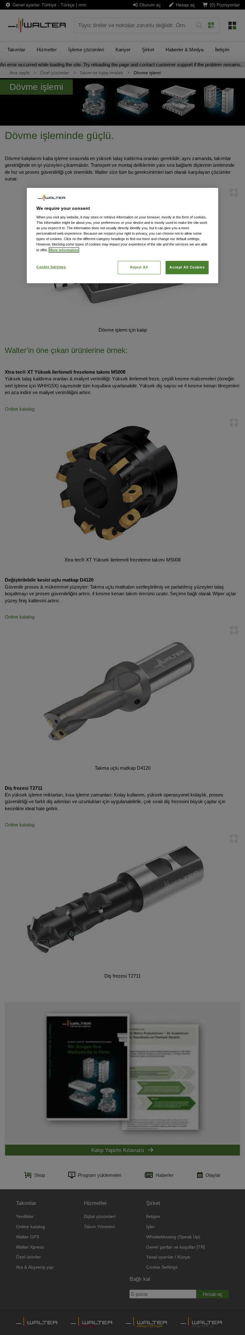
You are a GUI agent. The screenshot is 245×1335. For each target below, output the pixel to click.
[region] (122, 235)
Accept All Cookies (186, 267)
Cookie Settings (51, 267)
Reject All (139, 267)
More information (63, 250)
